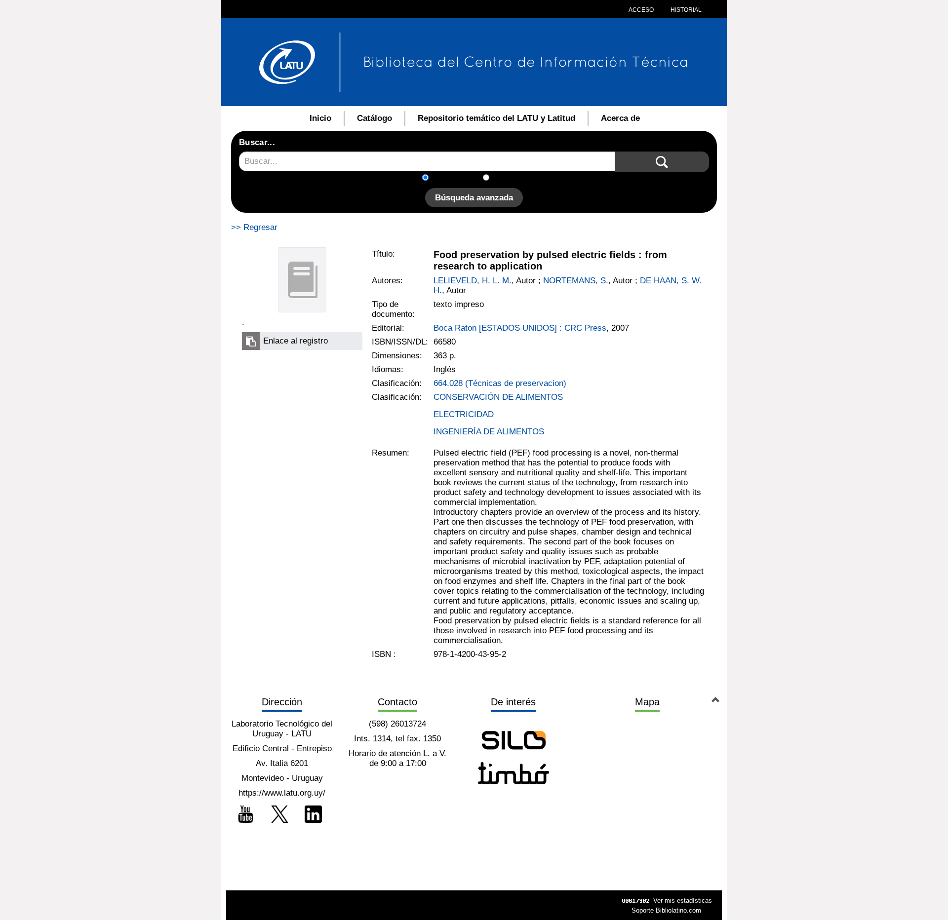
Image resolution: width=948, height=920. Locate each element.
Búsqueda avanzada (474, 197)
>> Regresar (254, 227)
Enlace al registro (295, 340)
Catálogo (374, 118)
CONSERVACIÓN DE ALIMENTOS (498, 397)
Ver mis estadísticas (682, 900)
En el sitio (513, 178)
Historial (685, 9)
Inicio (320, 118)
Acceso (641, 9)
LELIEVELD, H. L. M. (473, 280)
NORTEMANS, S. (575, 280)
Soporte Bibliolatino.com (666, 910)
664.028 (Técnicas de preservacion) (500, 383)
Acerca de (620, 118)
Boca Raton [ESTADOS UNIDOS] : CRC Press (520, 328)
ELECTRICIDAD (464, 414)
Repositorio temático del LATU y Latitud (496, 118)
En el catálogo (458, 178)
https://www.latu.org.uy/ (281, 793)
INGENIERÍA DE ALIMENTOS (489, 431)
